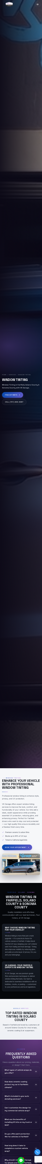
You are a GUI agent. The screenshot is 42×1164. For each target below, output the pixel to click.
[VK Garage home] (9, 4)
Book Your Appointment (15, 847)
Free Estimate (11, 395)
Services (12, 375)
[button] (38, 1125)
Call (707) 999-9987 (14, 402)
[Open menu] (37, 4)
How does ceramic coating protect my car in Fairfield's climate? (16, 1085)
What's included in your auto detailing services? (17, 1097)
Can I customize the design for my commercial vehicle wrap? (18, 1109)
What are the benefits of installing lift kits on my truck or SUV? (18, 1122)
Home (4, 375)
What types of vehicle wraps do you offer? (18, 1071)
